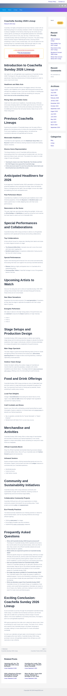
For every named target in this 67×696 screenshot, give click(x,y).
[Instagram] (59, 5)
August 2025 (54, 111)
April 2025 (53, 122)
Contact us (61, 1)
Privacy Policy (52, 1)
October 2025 (54, 106)
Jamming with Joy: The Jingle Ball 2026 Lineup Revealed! (11, 665)
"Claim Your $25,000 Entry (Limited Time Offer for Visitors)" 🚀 (24, 56)
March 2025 (54, 124)
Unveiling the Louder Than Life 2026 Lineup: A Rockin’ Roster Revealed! (33, 665)
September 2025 (55, 108)
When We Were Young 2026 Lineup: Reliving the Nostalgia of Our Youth (33, 675)
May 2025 (53, 119)
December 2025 (55, 103)
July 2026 (53, 92)
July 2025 (53, 114)
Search (52, 20)
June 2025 (54, 116)
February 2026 (55, 98)
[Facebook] (62, 5)
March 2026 (54, 95)
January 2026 (54, 100)
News (9, 10)
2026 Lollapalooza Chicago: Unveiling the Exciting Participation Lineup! (12, 675)
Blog (21, 10)
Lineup (15, 10)
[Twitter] (65, 5)
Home (4, 10)
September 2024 (55, 127)
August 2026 (54, 90)
